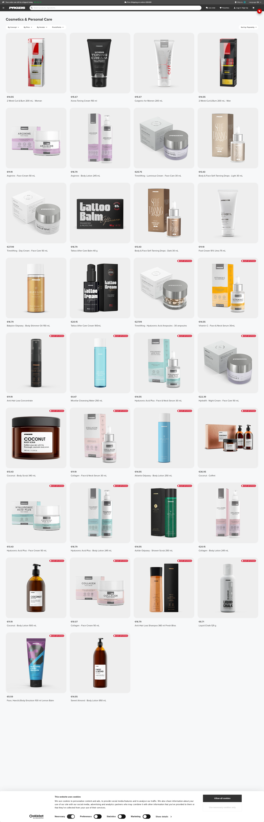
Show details (162, 816)
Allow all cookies (222, 798)
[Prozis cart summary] (253, 7)
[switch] (98, 816)
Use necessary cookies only (222, 807)
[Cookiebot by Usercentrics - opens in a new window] (36, 817)
